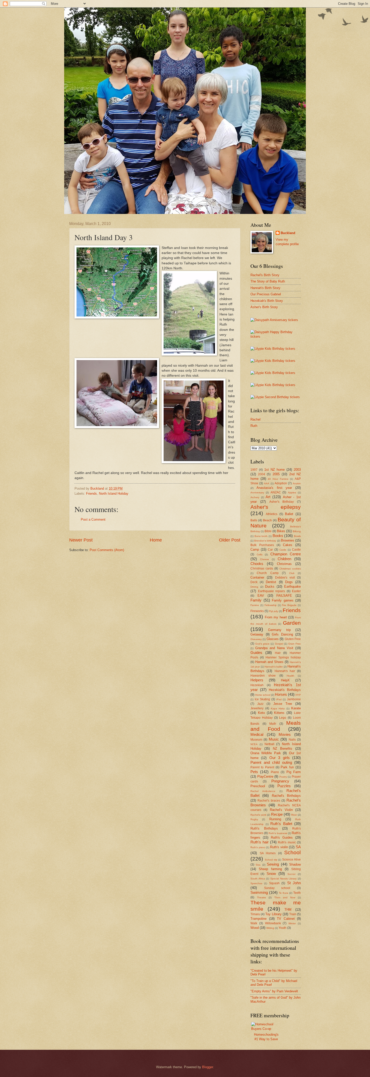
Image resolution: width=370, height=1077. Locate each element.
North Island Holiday (113, 493)
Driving (254, 586)
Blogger (207, 1067)
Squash (274, 883)
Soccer (291, 874)
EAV (260, 595)
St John (294, 883)
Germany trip (279, 630)
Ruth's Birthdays (264, 828)
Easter (296, 591)
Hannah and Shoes (269, 662)
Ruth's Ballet (281, 823)
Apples (292, 492)
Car (270, 549)
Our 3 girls (279, 757)
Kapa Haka (278, 708)
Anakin (297, 483)
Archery (254, 497)
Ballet (289, 514)
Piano (275, 772)
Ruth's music (287, 842)
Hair (278, 652)
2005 (276, 474)
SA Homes (268, 853)
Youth (282, 927)
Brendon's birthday (265, 540)
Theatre (261, 897)
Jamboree (294, 699)
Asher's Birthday (281, 501)
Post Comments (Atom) (107, 550)
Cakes (287, 545)
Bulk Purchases (262, 545)
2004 (261, 474)
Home (156, 540)
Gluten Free (293, 639)
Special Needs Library (283, 878)
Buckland (288, 233)
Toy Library (273, 914)
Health (290, 675)
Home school (262, 694)
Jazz (260, 703)
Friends (91, 493)
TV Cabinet (286, 919)
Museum (256, 739)
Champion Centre (285, 554)
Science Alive (291, 859)
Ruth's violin (279, 847)
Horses (281, 694)
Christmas (284, 564)
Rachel (255, 419)
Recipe (277, 814)
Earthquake (292, 586)
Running (275, 819)
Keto (261, 713)
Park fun (287, 767)
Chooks (256, 563)
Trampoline (258, 919)
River (294, 814)
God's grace (262, 643)
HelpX (285, 680)
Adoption (281, 483)
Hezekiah (257, 685)
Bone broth (261, 536)
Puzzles (284, 786)
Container (257, 577)
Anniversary (257, 492)
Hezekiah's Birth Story (266, 301)
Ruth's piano (257, 847)
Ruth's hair (259, 842)
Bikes (281, 531)
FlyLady (273, 611)
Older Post (229, 540)
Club (291, 573)
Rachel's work (258, 814)
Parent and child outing (271, 762)
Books (278, 535)
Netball (269, 744)
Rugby (254, 819)
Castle (296, 549)
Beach (267, 520)
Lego (282, 717)
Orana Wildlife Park (265, 753)
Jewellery (257, 708)
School (292, 852)
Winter (292, 923)
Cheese (264, 559)
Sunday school (277, 888)
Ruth (253, 426)
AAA (266, 483)
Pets (254, 772)
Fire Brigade (289, 605)
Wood (254, 928)
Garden (292, 623)
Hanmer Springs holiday (283, 657)
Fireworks (257, 611)
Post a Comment (93, 519)
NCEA (253, 744)
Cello (260, 554)
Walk (253, 923)
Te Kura (283, 893)
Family (256, 600)
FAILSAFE (284, 595)
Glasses (273, 639)
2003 (297, 469)
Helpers (256, 680)
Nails (292, 739)
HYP (298, 694)
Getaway (256, 634)
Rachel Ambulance (262, 791)
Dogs (289, 582)
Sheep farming (270, 869)
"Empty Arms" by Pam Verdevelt (274, 991)
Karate (296, 708)
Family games (282, 600)
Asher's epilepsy (275, 507)
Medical (256, 734)
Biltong (297, 531)
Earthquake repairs (271, 591)
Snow (271, 873)
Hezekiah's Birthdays (285, 690)
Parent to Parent (262, 767)
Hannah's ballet (274, 666)
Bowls (297, 536)
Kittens (279, 713)
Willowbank (273, 923)
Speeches (256, 883)
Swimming (259, 892)
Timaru (255, 914)
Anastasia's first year (274, 488)
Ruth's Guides (282, 837)
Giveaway (256, 639)
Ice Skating (262, 699)
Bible (268, 531)
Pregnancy (280, 781)
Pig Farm (293, 772)
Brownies (287, 540)
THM (287, 909)
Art (268, 497)
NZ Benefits (282, 748)
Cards (282, 549)
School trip (271, 859)
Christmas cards (261, 568)
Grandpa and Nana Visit (274, 648)
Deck (253, 582)
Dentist (271, 582)
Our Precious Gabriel (265, 294)
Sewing (273, 864)
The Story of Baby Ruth (267, 281)
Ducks (269, 586)
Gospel (279, 643)
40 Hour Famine (278, 479)
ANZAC (276, 492)
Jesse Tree (282, 704)
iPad (279, 699)
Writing (270, 928)
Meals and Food (275, 726)
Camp (254, 549)
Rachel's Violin (281, 810)
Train (292, 914)
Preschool (257, 786)
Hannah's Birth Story (265, 288)
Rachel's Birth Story (264, 275)
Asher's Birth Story (264, 307)
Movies (285, 734)
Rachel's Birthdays (286, 796)
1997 (253, 469)
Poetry (283, 776)
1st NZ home (274, 469)
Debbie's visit (285, 577)
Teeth (297, 892)
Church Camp (267, 573)
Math (272, 723)
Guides (256, 652)
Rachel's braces (268, 800)
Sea (258, 864)
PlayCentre (265, 776)
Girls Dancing (282, 634)
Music (274, 739)
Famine (254, 605)
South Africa (257, 878)
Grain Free (294, 643)
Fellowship (271, 605)
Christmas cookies (290, 568)
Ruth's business (278, 833)
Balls (253, 520)
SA (298, 847)
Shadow (295, 864)
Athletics (271, 514)
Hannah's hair (285, 671)
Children (284, 559)
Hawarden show (263, 675)
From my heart (276, 617)
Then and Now (284, 897)
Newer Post (81, 540)
